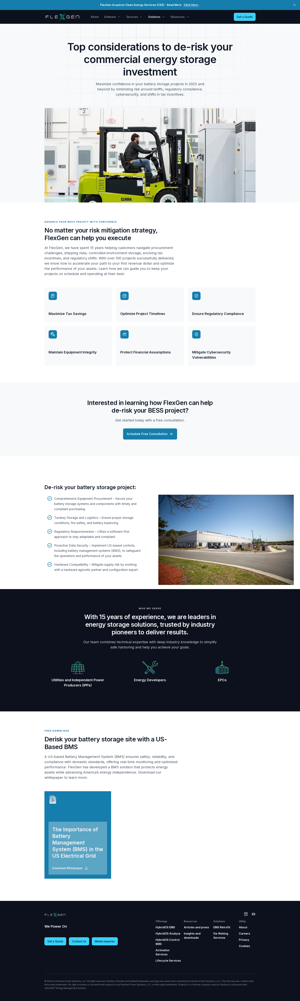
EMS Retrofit (221, 927)
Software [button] (110, 17)
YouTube (253, 914)
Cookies (244, 946)
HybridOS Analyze (168, 933)
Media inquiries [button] (105, 941)
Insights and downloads (192, 935)
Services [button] (132, 17)
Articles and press (196, 927)
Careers (244, 933)
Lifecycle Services (168, 960)
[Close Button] (294, 4)
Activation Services (163, 952)
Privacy (244, 939)
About (95, 17)
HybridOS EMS (165, 927)
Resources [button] (178, 17)
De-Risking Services (220, 935)
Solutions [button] (154, 17)
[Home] (62, 16)
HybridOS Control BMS (168, 942)
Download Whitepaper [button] (67, 868)
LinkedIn (246, 914)
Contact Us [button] (79, 941)
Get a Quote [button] (245, 17)
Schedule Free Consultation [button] (147, 434)
